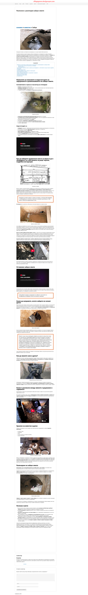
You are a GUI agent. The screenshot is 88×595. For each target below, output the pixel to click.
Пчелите (26, 3)
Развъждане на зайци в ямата (22, 74)
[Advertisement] (35, 19)
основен (19, 27)
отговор (24, 564)
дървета (31, 3)
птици (20, 3)
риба (23, 3)
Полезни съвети (20, 75)
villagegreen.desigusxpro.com (44, 1)
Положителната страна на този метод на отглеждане (27, 65)
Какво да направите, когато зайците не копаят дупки (26, 70)
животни (16, 3)
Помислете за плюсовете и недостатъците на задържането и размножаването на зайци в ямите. (33, 64)
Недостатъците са (21, 66)
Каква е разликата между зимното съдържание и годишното (27, 72)
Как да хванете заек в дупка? (22, 71)
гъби (47, 3)
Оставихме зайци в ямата (21, 69)
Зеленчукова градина (41, 3)
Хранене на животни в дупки (22, 73)
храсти (35, 3)
